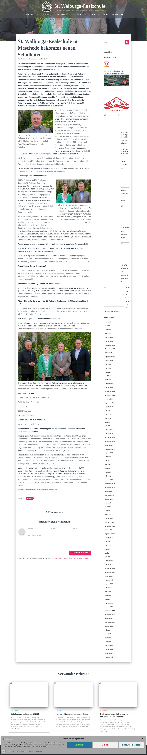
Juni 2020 (108, 587)
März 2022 (108, 514)
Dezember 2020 (110, 568)
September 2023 (110, 449)
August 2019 (109, 626)
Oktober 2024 (109, 399)
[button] (143, 739)
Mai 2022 (108, 507)
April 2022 (108, 510)
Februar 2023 (109, 476)
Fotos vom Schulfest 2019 (124, 143)
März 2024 (108, 426)
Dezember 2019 (110, 611)
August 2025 (109, 360)
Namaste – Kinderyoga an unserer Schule (72, 714)
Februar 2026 (109, 337)
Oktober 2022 (109, 491)
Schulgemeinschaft (44, 14)
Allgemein (29, 498)
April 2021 (108, 553)
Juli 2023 (108, 457)
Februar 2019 (109, 645)
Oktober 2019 (109, 618)
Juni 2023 (108, 460)
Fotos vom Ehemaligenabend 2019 (125, 151)
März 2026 (108, 333)
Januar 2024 (109, 434)
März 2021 (108, 557)
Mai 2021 (108, 549)
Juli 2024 (108, 410)
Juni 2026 (108, 322)
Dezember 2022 (110, 484)
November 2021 (110, 526)
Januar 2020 (109, 607)
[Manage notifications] (3, 751)
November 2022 (110, 487)
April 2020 (108, 595)
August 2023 (109, 453)
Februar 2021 (109, 561)
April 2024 (108, 422)
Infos (114, 14)
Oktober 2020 (109, 576)
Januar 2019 (109, 649)
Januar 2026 (109, 341)
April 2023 (108, 468)
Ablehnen (105, 745)
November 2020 (110, 572)
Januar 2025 (109, 387)
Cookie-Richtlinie (7, 751)
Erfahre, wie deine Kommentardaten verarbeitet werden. (71, 558)
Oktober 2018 (109, 653)
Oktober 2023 (109, 445)
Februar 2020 (109, 603)
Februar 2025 (109, 383)
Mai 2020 (108, 591)
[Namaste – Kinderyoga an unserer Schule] (73, 694)
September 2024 (110, 403)
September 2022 (110, 495)
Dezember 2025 (110, 345)
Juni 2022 (108, 503)
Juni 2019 (108, 634)
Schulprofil (89, 14)
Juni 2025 (108, 368)
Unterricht (61, 14)
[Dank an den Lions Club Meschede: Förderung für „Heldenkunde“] (118, 694)
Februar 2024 (109, 430)
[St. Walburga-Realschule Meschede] (73, 6)
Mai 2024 (108, 418)
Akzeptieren (79, 745)
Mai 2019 (108, 638)
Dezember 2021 (110, 522)
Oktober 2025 (109, 353)
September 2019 (110, 622)
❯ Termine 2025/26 (110, 57)
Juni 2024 (108, 414)
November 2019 (110, 614)
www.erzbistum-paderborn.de (47, 490)
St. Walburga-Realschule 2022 (114, 73)
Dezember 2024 (110, 391)
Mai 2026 (108, 326)
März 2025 (108, 380)
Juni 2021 (108, 545)
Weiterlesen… (16, 728)
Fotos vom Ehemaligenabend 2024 (125, 135)
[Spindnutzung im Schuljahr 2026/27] (29, 694)
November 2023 (110, 441)
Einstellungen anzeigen (131, 745)
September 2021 (110, 534)
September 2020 (110, 580)
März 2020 (108, 599)
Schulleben (75, 14)
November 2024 (110, 395)
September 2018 (110, 657)
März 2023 (108, 472)
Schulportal (103, 14)
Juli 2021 (108, 541)
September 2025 (110, 356)
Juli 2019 (108, 630)
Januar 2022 (109, 518)
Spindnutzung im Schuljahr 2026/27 (25, 714)
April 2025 (108, 376)
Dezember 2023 (110, 437)
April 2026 (108, 329)
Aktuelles (28, 14)
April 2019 (108, 641)
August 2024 (109, 406)
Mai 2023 (108, 464)
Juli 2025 (108, 364)
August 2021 (109, 537)
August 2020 (109, 584)
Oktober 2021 (109, 530)
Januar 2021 (109, 564)
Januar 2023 (109, 480)
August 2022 (109, 499)
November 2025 (110, 349)
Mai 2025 (108, 372)
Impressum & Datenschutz (20, 751)
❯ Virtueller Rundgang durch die (114, 71)
